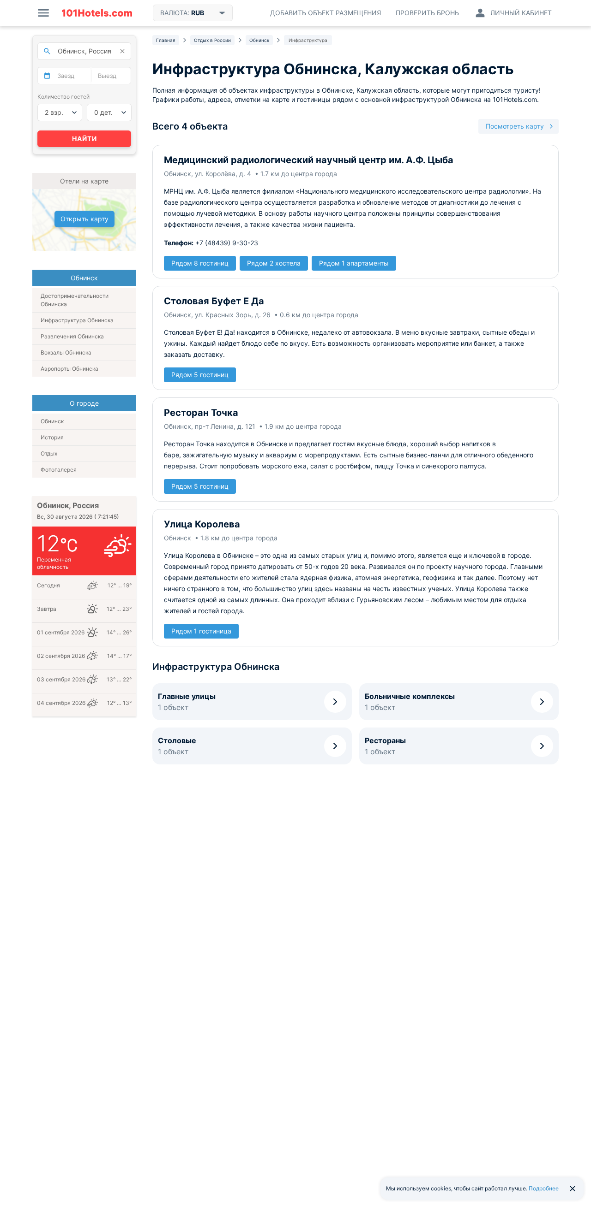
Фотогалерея (59, 469)
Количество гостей (63, 96)
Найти (84, 138)
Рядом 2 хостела (274, 263)
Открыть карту (84, 219)
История (52, 437)
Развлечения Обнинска (72, 336)
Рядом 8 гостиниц (200, 263)
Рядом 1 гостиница (201, 631)
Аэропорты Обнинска (69, 368)
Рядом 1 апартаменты (354, 263)
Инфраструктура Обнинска (77, 320)
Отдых (49, 453)
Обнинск (52, 421)
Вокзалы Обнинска (66, 352)
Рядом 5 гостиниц (200, 375)
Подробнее (544, 1188)
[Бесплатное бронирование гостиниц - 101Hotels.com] (97, 13)
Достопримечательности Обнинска (75, 300)
